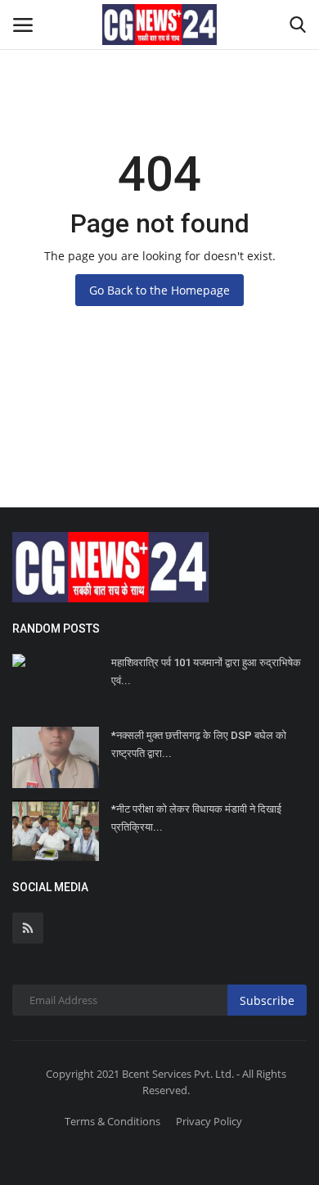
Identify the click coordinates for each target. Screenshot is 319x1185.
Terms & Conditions (112, 1121)
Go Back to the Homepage (159, 290)
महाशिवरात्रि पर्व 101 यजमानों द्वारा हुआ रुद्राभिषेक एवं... (206, 671)
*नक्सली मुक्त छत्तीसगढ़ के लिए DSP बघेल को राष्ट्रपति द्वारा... (198, 744)
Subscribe (267, 1000)
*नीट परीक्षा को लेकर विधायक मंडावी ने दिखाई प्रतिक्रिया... (196, 818)
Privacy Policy (209, 1121)
